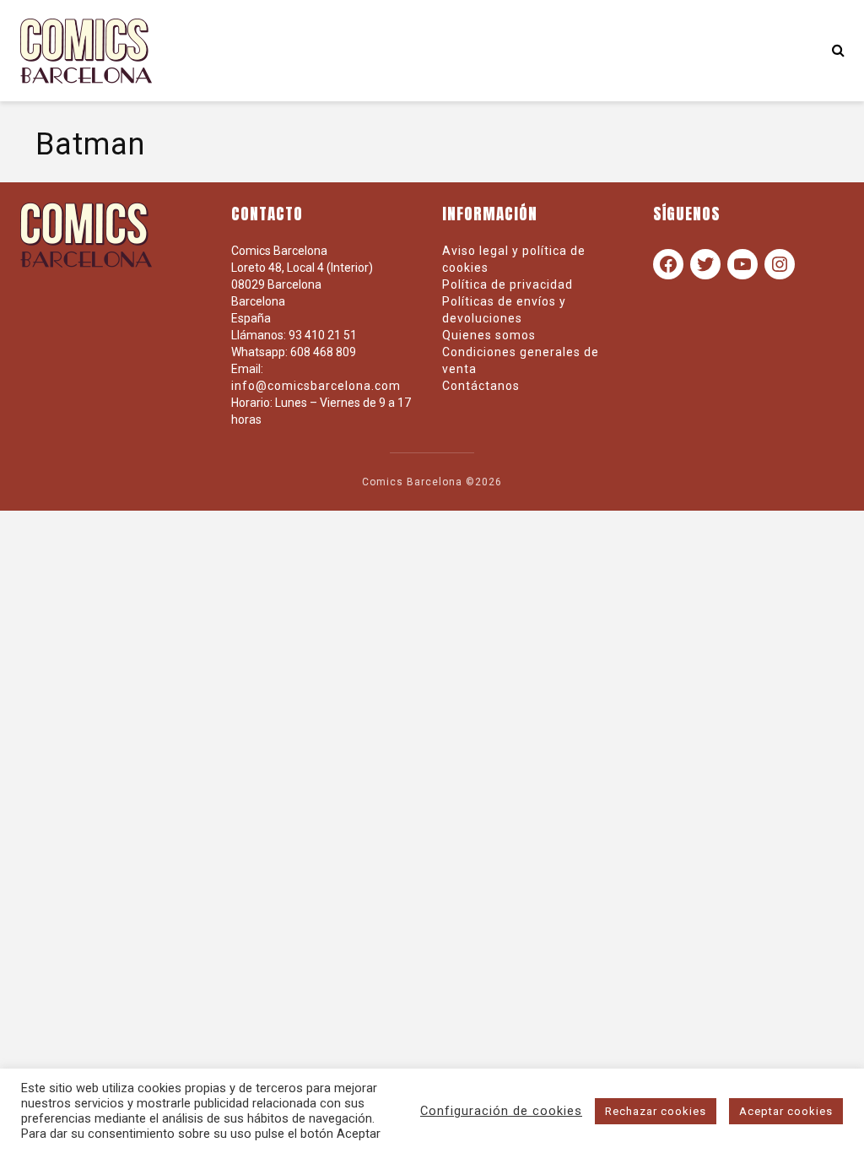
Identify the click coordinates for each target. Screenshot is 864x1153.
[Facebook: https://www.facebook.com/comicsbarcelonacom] (668, 264)
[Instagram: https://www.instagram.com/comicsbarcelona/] (779, 264)
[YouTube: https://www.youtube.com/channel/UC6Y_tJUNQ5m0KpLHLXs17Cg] (742, 264)
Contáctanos (481, 385)
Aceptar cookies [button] (786, 1111)
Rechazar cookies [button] (655, 1111)
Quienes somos (489, 335)
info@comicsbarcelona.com (316, 385)
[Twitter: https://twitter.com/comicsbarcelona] (705, 264)
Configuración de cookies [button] (501, 1110)
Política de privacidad (507, 284)
